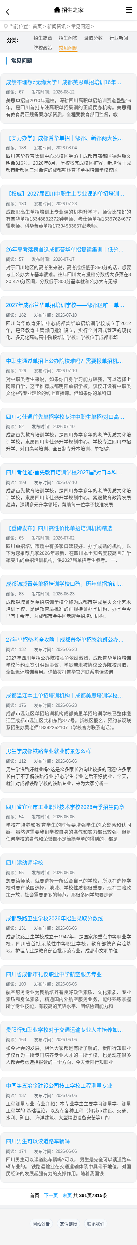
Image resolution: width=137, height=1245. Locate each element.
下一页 (51, 1195)
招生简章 (43, 38)
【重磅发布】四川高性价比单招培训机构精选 (59, 528)
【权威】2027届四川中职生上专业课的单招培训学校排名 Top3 (66, 194)
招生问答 (68, 38)
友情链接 (68, 1223)
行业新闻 (118, 38)
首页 (37, 26)
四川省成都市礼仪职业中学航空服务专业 (54, 974)
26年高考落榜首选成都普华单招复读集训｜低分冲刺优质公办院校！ (66, 249)
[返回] (7, 12)
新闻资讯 (56, 26)
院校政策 (43, 48)
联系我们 (95, 1223)
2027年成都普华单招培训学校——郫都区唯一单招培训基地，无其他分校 (66, 305)
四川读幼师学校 (24, 862)
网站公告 (41, 1223)
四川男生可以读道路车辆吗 (38, 1141)
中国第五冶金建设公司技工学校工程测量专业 (59, 1086)
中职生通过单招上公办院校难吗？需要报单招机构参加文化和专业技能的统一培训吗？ (66, 361)
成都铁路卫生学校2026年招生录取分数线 (54, 918)
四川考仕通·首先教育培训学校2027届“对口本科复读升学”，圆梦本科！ (66, 472)
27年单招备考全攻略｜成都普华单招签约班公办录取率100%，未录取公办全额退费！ (66, 640)
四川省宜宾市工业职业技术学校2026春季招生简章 (65, 807)
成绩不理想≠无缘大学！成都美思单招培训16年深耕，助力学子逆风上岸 (66, 82)
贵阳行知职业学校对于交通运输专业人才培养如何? (66, 1030)
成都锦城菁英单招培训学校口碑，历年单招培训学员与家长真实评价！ (66, 584)
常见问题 (80, 26)
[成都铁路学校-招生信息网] (68, 10)
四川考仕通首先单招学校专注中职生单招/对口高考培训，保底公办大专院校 (66, 417)
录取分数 (93, 38)
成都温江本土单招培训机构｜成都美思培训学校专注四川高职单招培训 (66, 696)
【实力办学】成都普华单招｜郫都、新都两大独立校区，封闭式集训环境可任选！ (66, 138)
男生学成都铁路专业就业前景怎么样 (48, 751)
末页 (67, 1195)
